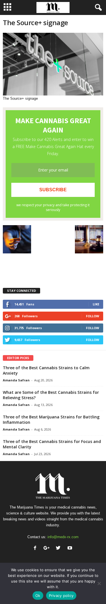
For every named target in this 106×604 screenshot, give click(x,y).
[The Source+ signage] (53, 64)
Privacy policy (61, 595)
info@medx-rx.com (63, 537)
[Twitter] (59, 548)
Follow (92, 316)
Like (96, 304)
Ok (37, 595)
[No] (99, 583)
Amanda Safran (16, 380)
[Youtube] (70, 548)
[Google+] (48, 548)
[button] (97, 7)
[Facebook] (36, 548)
